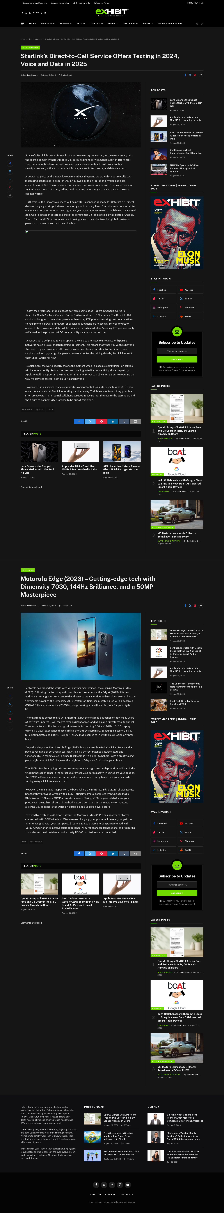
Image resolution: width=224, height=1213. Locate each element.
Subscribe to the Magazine (35, 3)
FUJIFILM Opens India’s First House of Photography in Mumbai (184, 168)
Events (147, 23)
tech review (36, 842)
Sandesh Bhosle (30, 75)
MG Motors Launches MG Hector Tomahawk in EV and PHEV (177, 535)
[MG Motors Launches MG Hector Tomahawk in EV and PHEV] (177, 514)
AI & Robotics (158, 422)
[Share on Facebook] (185, 74)
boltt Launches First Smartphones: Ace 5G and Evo (185, 151)
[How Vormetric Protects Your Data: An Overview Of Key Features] (92, 1155)
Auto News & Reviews (162, 528)
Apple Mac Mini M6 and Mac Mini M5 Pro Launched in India (79, 468)
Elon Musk (27, 409)
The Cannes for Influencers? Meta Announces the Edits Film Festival (186, 687)
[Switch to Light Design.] (201, 23)
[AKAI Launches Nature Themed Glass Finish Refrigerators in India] (122, 451)
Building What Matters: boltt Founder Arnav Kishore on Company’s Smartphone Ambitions (185, 1118)
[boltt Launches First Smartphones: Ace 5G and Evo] (159, 154)
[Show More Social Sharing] (201, 74)
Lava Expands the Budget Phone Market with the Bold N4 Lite (37, 469)
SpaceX (40, 409)
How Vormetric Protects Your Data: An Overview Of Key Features (122, 1153)
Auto (79, 23)
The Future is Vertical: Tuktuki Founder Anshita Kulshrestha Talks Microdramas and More (183, 1154)
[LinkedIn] (10, 179)
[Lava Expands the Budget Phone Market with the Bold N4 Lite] (39, 451)
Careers (110, 1195)
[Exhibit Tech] (112, 13)
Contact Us (126, 1195)
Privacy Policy (178, 370)
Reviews (64, 23)
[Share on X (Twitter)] (190, 74)
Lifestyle (95, 23)
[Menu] (22, 23)
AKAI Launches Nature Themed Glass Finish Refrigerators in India (121, 469)
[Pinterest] (10, 187)
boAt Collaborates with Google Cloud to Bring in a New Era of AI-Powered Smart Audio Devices (180, 483)
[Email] (10, 194)
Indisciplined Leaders (170, 23)
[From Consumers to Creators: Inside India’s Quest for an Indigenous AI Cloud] (92, 1137)
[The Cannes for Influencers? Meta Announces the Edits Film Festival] (159, 687)
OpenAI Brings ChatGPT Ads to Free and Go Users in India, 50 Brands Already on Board (179, 431)
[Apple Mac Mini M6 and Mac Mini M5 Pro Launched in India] (80, 451)
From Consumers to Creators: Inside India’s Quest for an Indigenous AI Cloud (119, 1136)
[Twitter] (10, 171)
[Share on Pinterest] (195, 74)
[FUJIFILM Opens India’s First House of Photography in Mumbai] (159, 169)
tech (24, 842)
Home (32, 23)
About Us (95, 1195)
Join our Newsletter (60, 3)
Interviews (129, 23)
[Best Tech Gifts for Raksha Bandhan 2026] (159, 705)
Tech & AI (46, 23)
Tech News (157, 475)
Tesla (50, 409)
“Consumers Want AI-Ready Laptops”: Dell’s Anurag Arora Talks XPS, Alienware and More (183, 1136)
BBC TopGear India (81, 3)
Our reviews (26, 1129)
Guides (112, 23)
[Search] (197, 23)
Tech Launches (35, 39)
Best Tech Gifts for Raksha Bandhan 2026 (184, 702)
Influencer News (101, 3)
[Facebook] (10, 163)
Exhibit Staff (184, 438)
